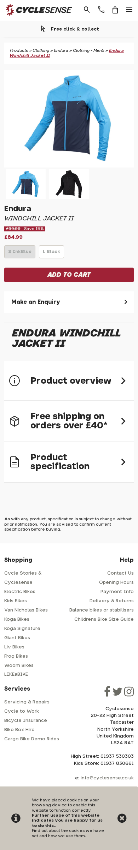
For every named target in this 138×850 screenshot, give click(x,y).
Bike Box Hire (19, 730)
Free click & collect (75, 29)
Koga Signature (22, 628)
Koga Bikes (16, 619)
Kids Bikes (15, 601)
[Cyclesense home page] (37, 17)
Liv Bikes (14, 647)
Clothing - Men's (88, 51)
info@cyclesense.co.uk (107, 778)
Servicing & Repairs (27, 702)
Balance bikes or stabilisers (101, 610)
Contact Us (120, 573)
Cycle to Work (21, 711)
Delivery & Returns (112, 601)
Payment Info (117, 591)
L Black (51, 253)
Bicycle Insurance (25, 720)
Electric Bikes (19, 591)
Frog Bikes (16, 656)
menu (129, 10)
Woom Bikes (19, 665)
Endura (61, 51)
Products (19, 51)
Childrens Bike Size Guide (104, 619)
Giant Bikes (17, 638)
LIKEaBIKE (16, 674)
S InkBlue (19, 253)
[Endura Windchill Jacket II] (69, 119)
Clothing (41, 51)
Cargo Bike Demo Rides (31, 739)
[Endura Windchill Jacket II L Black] (69, 184)
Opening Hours (116, 582)
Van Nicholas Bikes (26, 610)
